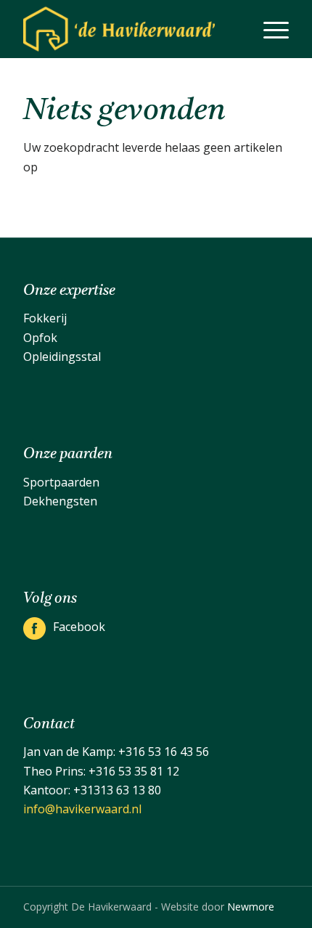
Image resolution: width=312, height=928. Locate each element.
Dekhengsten (60, 501)
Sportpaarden (61, 482)
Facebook (79, 627)
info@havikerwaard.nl (82, 809)
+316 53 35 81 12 (134, 771)
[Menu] (269, 29)
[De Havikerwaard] (129, 29)
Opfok (40, 338)
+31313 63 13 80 (117, 790)
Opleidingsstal (62, 357)
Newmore (250, 906)
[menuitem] (269, 29)
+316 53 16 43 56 (163, 752)
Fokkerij (45, 318)
